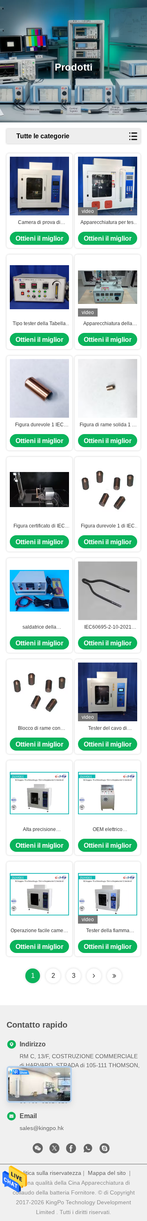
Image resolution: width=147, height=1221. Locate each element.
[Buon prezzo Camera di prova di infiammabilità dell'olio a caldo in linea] (39, 186)
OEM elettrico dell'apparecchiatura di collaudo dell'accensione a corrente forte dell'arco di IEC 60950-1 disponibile (107, 830)
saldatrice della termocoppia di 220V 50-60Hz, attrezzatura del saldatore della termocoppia (39, 627)
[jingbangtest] (104, 1150)
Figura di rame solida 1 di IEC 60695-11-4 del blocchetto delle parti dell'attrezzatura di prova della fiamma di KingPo (108, 425)
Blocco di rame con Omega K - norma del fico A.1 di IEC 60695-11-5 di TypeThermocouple (39, 728)
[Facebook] (71, 1150)
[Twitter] (54, 1150)
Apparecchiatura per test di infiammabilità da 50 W (108, 222)
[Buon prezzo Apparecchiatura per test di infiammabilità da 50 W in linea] (107, 186)
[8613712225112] (88, 1150)
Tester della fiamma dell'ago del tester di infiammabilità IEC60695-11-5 (108, 931)
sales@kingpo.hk (42, 1128)
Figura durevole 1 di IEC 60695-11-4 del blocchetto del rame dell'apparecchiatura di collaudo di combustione (108, 526)
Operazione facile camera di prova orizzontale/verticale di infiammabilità (39, 931)
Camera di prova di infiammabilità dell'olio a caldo (39, 222)
